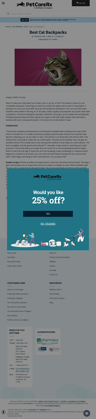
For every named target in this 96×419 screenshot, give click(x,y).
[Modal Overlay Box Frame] (48, 209)
